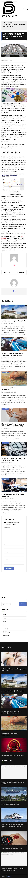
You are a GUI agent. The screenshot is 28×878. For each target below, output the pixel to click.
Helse (4, 618)
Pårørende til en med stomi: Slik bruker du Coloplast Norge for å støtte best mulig (12, 425)
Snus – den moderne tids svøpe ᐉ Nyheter (11, 848)
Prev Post (7, 272)
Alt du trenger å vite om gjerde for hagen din (13, 321)
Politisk (4, 621)
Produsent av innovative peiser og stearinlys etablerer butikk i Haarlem (12, 869)
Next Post (20, 272)
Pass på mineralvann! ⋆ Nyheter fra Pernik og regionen (12, 783)
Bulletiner (5, 305)
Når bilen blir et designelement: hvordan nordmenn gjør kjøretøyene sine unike (12, 354)
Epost (6, 552)
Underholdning (6, 632)
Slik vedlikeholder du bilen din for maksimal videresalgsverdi (12, 495)
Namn (6, 544)
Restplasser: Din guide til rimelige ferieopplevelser (10, 389)
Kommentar (7, 527)
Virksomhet (6, 635)
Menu (26, 9)
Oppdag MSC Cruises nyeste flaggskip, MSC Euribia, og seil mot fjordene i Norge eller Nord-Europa (13, 826)
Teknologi (5, 628)
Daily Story (8, 876)
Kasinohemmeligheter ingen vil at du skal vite (12, 755)
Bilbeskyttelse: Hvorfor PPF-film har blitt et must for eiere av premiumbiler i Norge (13, 459)
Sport (4, 625)
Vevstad (6, 560)
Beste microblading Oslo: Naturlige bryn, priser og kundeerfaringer (13, 669)
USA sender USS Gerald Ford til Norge (10, 804)
